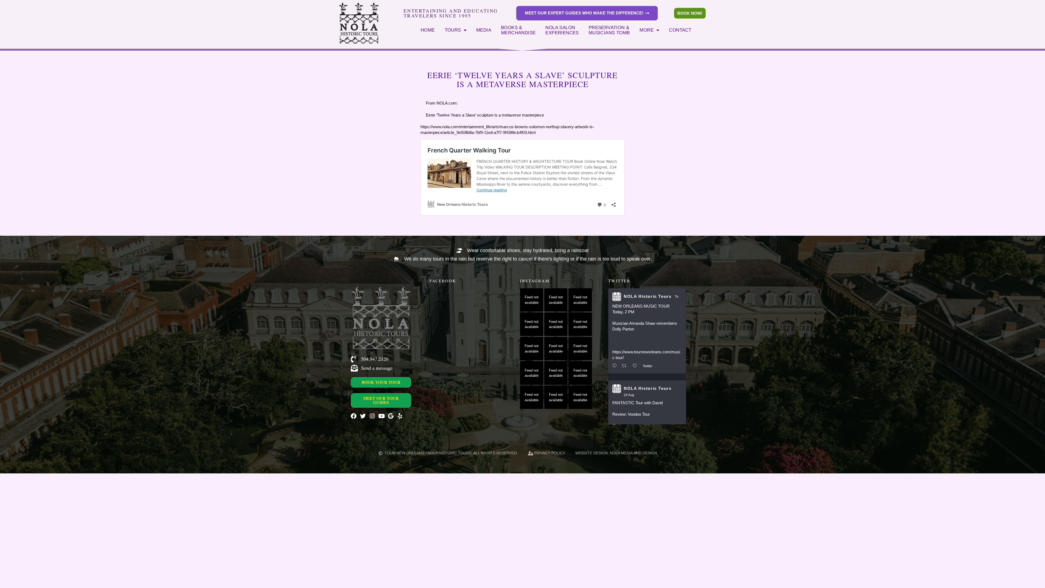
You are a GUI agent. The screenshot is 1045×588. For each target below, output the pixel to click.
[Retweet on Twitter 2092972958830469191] (625, 366)
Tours (453, 29)
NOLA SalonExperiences (562, 30)
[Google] (391, 416)
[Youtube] (381, 416)
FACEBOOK (442, 280)
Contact (680, 29)
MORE (647, 29)
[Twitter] (363, 416)
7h (676, 297)
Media (483, 29)
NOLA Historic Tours (647, 296)
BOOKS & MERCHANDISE (518, 30)
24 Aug (629, 395)
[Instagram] (372, 416)
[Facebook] (353, 416)
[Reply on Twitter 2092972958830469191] (616, 366)
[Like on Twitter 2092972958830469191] (636, 366)
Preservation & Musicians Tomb (609, 30)
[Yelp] (400, 416)
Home (428, 29)
